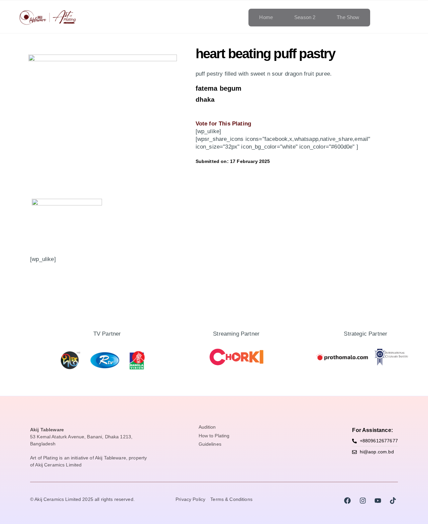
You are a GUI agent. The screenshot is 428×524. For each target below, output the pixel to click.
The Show (348, 17)
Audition (207, 427)
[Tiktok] (393, 501)
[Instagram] (363, 501)
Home (266, 17)
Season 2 (304, 17)
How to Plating (214, 436)
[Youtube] (378, 501)
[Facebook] (347, 501)
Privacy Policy (190, 500)
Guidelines (210, 444)
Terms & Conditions (231, 500)
